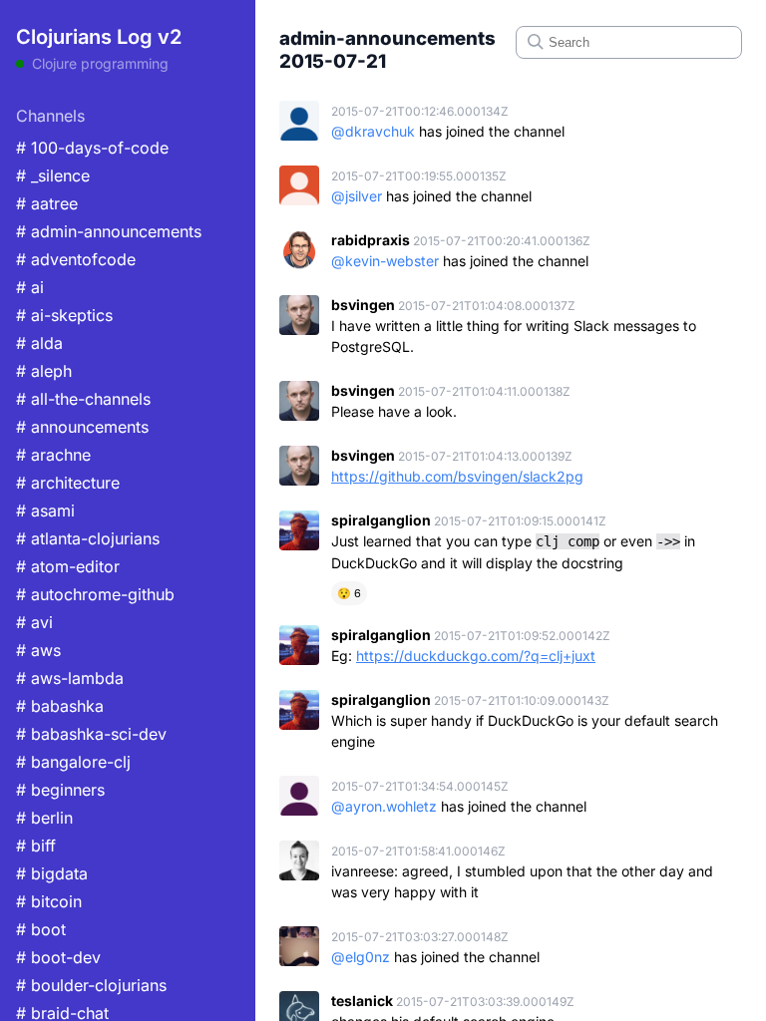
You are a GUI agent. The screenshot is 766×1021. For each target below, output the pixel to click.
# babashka (60, 706)
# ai (30, 287)
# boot (41, 929)
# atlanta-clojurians (88, 538)
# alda (39, 343)
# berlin (44, 818)
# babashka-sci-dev (91, 734)
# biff (36, 845)
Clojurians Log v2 (99, 37)
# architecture (68, 483)
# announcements (82, 427)
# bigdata (52, 873)
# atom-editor (68, 566)
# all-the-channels (83, 399)
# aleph (44, 371)
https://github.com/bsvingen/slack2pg (457, 476)
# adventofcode (76, 259)
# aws (38, 650)
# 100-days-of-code (92, 148)
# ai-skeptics (64, 315)
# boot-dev (58, 957)
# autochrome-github (95, 594)
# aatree (47, 203)
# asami (45, 510)
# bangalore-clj (73, 762)
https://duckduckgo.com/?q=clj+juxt (475, 655)
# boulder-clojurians (91, 985)
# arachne (53, 455)
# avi (34, 622)
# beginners (60, 790)
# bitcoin (49, 901)
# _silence (53, 175)
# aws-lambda (70, 678)
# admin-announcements (108, 231)
